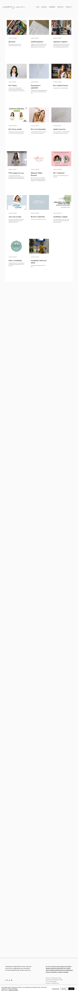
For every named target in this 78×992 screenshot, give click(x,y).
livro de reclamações (51, 981)
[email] (5, 980)
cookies (61, 979)
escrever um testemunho (52, 983)
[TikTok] (9, 980)
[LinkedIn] (11, 980)
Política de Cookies (13, 990)
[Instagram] (7, 980)
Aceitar (71, 988)
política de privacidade (51, 979)
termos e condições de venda (53, 978)
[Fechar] (76, 989)
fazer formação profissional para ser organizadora (59, 970)
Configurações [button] (55, 988)
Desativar (64, 988)
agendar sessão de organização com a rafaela (58, 968)
